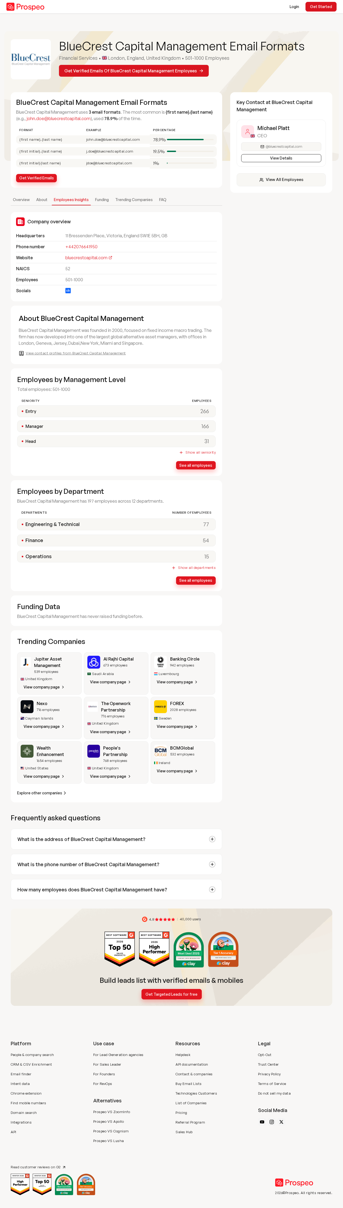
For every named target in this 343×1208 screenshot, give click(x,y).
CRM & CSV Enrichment (31, 1064)
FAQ (162, 199)
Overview (21, 199)
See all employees (195, 465)
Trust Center (268, 1064)
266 (204, 411)
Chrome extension (26, 1093)
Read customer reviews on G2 (36, 1167)
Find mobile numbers (28, 1103)
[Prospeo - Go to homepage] (25, 7)
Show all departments (197, 568)
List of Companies (191, 1103)
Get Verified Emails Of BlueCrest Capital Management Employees (130, 70)
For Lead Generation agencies (118, 1055)
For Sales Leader (107, 1064)
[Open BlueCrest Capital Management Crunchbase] (68, 290)
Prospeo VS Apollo (108, 1121)
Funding (102, 199)
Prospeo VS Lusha (108, 1141)
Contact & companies (194, 1074)
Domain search (24, 1112)
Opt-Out (265, 1055)
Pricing (181, 1112)
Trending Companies (134, 199)
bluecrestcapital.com (86, 257)
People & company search (32, 1055)
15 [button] (206, 556)
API (13, 1132)
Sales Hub (184, 1132)
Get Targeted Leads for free (171, 994)
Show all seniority (200, 452)
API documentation (192, 1064)
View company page (42, 687)
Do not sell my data (274, 1093)
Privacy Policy (269, 1074)
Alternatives (107, 1100)
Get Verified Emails (36, 178)
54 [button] (206, 540)
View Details (281, 158)
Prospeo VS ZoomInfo (111, 1112)
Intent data (20, 1083)
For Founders (104, 1074)
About (41, 199)
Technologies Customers (196, 1093)
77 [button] (206, 524)
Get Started (321, 6)
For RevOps (102, 1083)
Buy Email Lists (189, 1083)
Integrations (21, 1122)
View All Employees (284, 179)
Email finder (21, 1074)
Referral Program (190, 1122)
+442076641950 (81, 246)
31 (206, 441)
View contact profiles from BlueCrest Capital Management (76, 353)
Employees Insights (71, 199)
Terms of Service (272, 1083)
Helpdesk (183, 1055)
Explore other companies (39, 793)
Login (294, 6)
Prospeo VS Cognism (111, 1131)
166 (205, 426)
